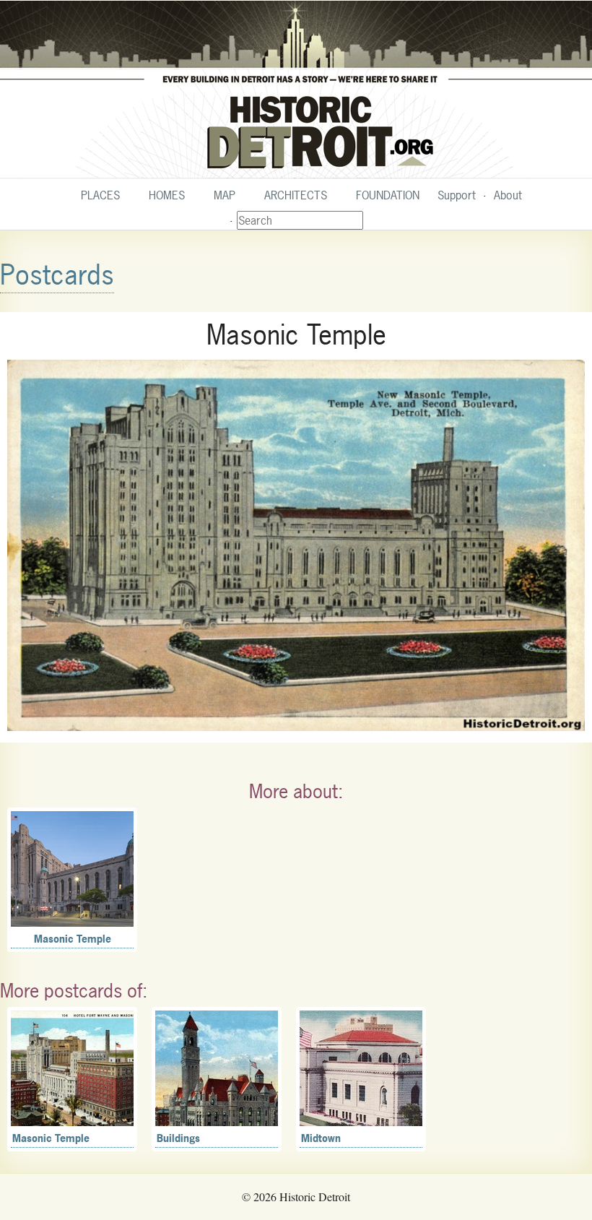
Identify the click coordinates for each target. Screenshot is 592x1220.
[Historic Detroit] (296, 89)
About (508, 195)
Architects (295, 195)
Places (100, 195)
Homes (167, 195)
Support (457, 195)
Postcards (57, 275)
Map (224, 195)
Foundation (387, 195)
